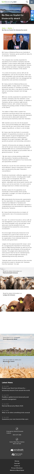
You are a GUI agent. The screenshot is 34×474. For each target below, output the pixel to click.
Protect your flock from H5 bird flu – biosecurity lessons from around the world (16, 389)
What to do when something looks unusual (16, 412)
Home (4, 28)
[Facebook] (32, 12)
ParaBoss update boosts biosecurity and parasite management (15, 398)
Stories (10, 28)
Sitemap (17, 461)
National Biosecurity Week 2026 (12, 406)
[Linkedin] (32, 19)
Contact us (17, 466)
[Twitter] (32, 15)
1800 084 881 (17, 443)
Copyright (17, 463)
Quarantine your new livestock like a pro (15, 419)
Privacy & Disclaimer (17, 468)
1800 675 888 (17, 435)
